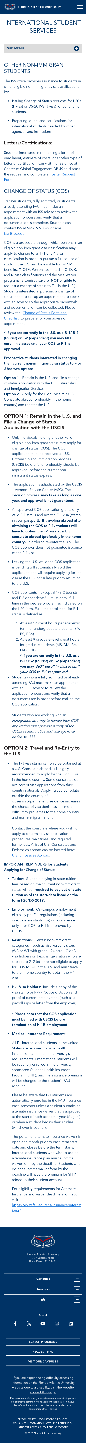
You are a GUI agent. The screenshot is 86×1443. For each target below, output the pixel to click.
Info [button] (43, 1300)
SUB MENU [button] (15, 48)
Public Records (58, 1427)
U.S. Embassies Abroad (30, 855)
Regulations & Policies (52, 1419)
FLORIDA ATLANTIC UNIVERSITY (39, 7)
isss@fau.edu (14, 233)
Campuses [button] (43, 1279)
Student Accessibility (32, 1427)
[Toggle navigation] (80, 7)
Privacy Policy (27, 1419)
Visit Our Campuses (43, 1361)
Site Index (66, 1423)
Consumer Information (28, 1423)
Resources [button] (43, 1289)
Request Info (43, 1352)
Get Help (51, 1423)
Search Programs (43, 1342)
